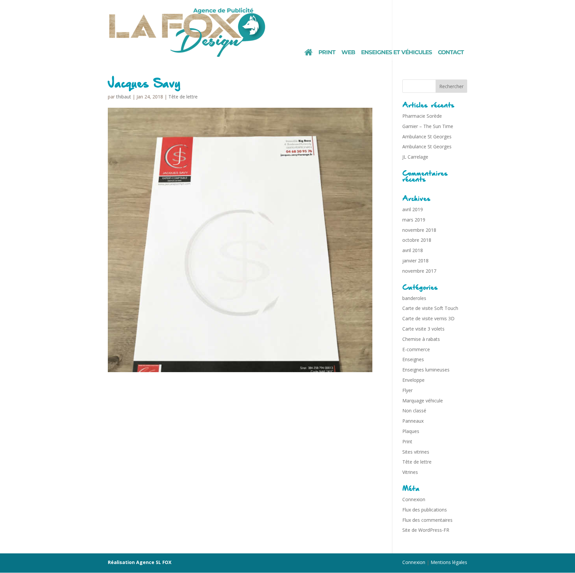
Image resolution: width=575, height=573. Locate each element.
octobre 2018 (416, 240)
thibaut (123, 96)
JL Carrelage (415, 157)
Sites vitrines (415, 452)
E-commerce (416, 349)
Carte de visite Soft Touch (430, 308)
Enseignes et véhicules (396, 53)
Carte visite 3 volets (423, 329)
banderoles (414, 298)
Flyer (407, 390)
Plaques (410, 431)
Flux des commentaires (427, 520)
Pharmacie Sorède (422, 116)
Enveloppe (413, 380)
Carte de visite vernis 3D (428, 318)
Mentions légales (449, 562)
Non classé (414, 410)
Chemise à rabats (421, 339)
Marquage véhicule (422, 400)
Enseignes (413, 359)
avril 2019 (412, 209)
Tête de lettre (183, 96)
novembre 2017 (419, 271)
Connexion (413, 499)
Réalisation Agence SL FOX (139, 562)
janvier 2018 (415, 260)
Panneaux (413, 421)
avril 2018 (412, 250)
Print (326, 53)
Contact (451, 53)
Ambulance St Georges (427, 136)
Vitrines (410, 472)
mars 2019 (413, 219)
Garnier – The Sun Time (427, 126)
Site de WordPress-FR (425, 530)
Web (348, 53)
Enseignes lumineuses (426, 369)
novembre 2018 (419, 230)
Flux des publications (424, 509)
